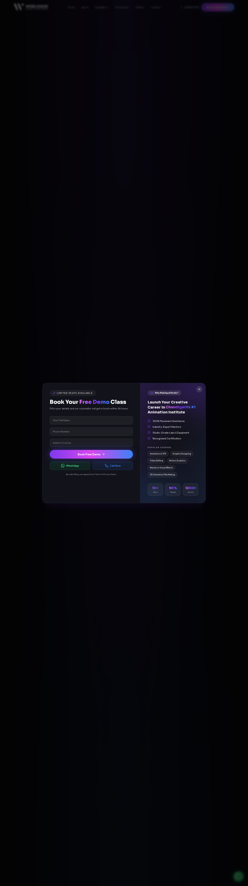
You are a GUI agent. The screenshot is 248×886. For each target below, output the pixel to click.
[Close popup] (199, 389)
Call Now (115, 465)
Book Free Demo (89, 454)
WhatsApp (72, 465)
